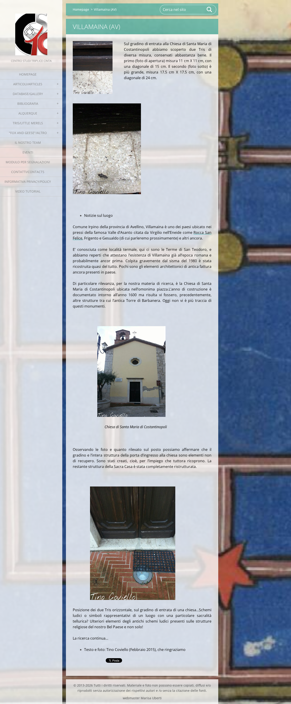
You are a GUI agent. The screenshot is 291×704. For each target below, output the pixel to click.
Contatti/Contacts (27, 172)
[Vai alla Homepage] (31, 29)
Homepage (28, 74)
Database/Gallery (28, 94)
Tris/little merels (28, 123)
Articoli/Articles (27, 84)
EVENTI (28, 152)
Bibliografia (27, 103)
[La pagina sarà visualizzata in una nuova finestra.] (93, 67)
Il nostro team (28, 142)
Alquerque (27, 113)
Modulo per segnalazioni (28, 162)
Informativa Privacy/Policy (28, 181)
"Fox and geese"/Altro (28, 133)
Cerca (210, 9)
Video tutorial (27, 191)
